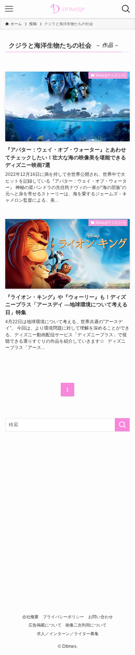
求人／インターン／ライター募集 (68, 633)
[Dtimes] (67, 9)
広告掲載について (45, 625)
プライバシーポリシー (63, 617)
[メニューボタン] (9, 9)
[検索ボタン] (126, 9)
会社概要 (30, 617)
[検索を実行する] (122, 425)
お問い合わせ (100, 617)
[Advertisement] (67, 508)
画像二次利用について (85, 625)
